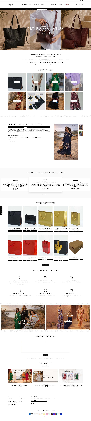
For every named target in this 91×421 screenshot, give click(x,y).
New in (31, 4)
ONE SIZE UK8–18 (13, 141)
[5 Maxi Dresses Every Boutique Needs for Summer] (20, 376)
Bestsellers (53, 4)
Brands (20, 399)
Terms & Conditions (11, 404)
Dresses (36, 4)
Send (45, 355)
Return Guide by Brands (12, 402)
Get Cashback (1, 210)
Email (47, 339)
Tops (42, 4)
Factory (20, 396)
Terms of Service (58, 358)
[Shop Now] (23, 317)
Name (22, 339)
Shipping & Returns (11, 401)
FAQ (9, 405)
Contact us (10, 398)
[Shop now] (68, 317)
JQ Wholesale (45, 59)
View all (45, 264)
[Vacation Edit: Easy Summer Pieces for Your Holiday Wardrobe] (45, 376)
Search (9, 396)
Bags (47, 4)
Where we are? (22, 398)
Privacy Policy (50, 358)
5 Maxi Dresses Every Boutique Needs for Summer (20, 386)
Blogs (20, 401)
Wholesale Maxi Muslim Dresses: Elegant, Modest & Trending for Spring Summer (71, 386)
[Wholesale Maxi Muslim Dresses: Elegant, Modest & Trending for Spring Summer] (71, 376)
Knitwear (60, 4)
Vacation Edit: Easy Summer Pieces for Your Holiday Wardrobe (45, 386)
